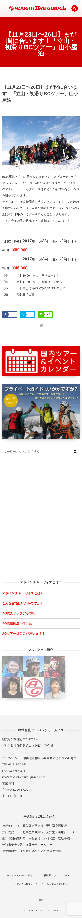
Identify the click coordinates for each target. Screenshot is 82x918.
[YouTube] (55, 8)
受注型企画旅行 (56, 825)
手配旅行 (34, 838)
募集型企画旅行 (33, 825)
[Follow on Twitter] (46, 8)
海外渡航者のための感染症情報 (40, 851)
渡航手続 (64, 838)
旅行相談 (49, 838)
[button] (74, 8)
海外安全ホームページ (40, 844)
